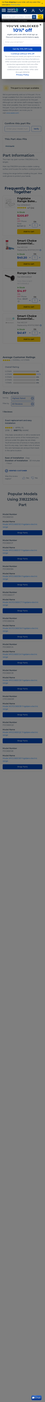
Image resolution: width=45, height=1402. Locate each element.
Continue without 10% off (22, 54)
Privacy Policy (22, 75)
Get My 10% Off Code (22, 49)
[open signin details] (33, 10)
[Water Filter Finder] (25, 10)
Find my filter (15, 5)
